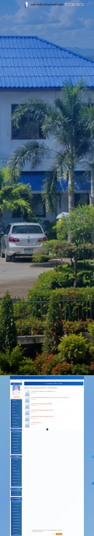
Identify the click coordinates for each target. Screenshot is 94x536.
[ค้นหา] (21, 381)
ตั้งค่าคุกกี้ (53, 533)
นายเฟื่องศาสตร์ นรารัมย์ (16, 396)
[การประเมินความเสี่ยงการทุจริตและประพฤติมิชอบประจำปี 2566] (27, 412)
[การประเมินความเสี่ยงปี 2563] (27, 424)
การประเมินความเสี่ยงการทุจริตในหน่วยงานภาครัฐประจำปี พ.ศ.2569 (43, 391)
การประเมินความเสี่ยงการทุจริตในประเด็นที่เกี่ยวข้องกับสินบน (42, 403)
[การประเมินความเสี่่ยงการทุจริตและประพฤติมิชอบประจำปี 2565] (27, 418)
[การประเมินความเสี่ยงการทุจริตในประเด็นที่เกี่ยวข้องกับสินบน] (27, 406)
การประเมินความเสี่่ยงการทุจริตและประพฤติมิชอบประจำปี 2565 (42, 416)
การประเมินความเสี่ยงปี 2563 (36, 422)
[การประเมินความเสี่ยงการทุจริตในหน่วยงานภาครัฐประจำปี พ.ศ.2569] (27, 393)
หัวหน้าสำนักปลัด (16, 397)
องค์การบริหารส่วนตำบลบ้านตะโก (47, 4)
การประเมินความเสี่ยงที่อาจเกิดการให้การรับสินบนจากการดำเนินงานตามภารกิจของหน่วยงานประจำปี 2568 (50, 397)
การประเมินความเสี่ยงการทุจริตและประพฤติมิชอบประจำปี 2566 (42, 410)
